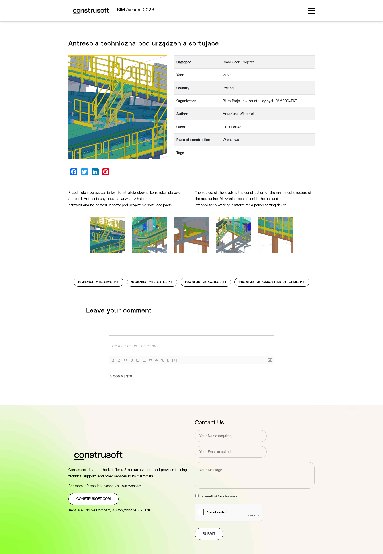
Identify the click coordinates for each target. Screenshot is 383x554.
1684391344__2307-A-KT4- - (152, 282)
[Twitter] (84, 171)
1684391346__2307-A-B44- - (206, 282)
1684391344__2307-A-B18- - (98, 282)
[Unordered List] (144, 360)
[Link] (163, 360)
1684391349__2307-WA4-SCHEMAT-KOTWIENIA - (272, 282)
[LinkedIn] (95, 171)
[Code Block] (156, 360)
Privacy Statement (226, 496)
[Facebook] (73, 171)
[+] (174, 360)
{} (168, 360)
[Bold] (113, 360)
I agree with (219, 496)
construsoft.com (93, 499)
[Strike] (132, 360)
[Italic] (119, 360)
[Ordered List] (138, 360)
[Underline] (125, 360)
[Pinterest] (105, 171)
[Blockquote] (150, 360)
